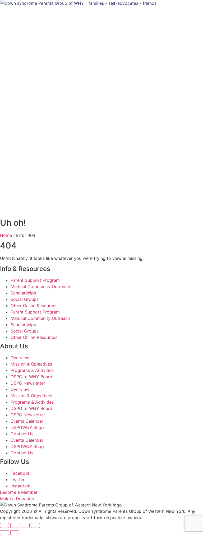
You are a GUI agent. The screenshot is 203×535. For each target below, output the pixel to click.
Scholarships (23, 293)
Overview (20, 357)
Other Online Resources (34, 305)
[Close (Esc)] (35, 525)
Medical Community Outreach (40, 286)
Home (6, 235)
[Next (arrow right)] (14, 532)
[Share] (25, 525)
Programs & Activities (32, 370)
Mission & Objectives (31, 364)
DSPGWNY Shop (27, 427)
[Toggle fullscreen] (14, 525)
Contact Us (22, 433)
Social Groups (25, 299)
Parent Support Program (35, 280)
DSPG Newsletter (28, 383)
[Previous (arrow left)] (4, 532)
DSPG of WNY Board (31, 376)
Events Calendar (27, 421)
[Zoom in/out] (4, 525)
